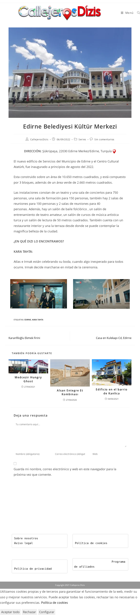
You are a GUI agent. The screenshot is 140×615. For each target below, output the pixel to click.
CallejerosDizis (39, 139)
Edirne (27, 319)
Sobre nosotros (26, 538)
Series (82, 139)
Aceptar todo (10, 612)
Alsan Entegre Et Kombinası (70, 392)
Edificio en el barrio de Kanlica (112, 391)
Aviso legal (23, 543)
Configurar (46, 612)
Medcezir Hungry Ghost (28, 379)
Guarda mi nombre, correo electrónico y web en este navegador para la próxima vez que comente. (65, 472)
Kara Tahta (37, 319)
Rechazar (29, 612)
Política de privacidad (33, 568)
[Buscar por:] (137, 13)
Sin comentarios (104, 139)
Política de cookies (91, 543)
